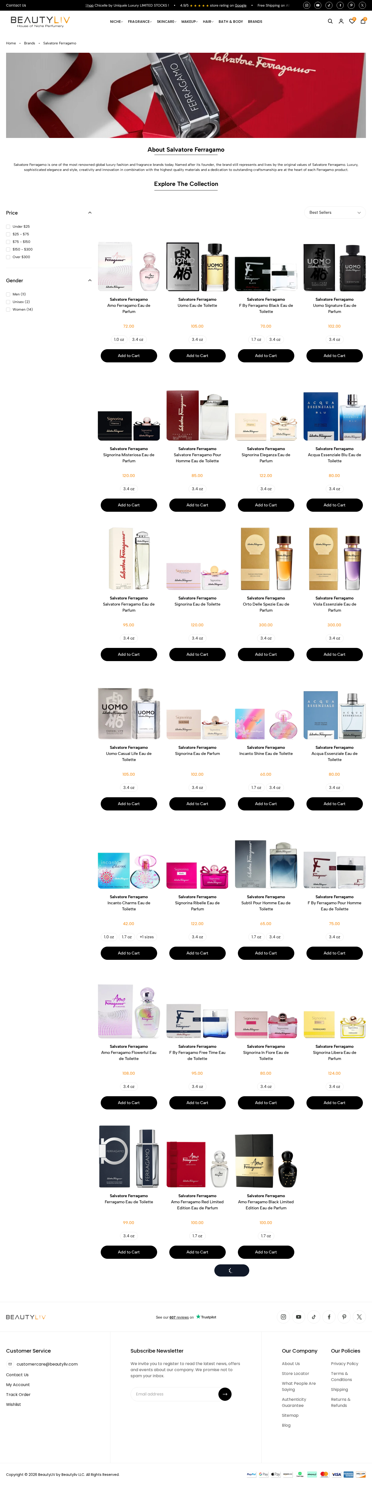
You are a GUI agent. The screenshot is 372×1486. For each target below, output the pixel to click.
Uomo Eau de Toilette (197, 302)
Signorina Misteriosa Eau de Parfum (128, 454)
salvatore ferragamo (59, 43)
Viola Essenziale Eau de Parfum (334, 604)
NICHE (115, 21)
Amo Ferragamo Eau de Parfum (128, 305)
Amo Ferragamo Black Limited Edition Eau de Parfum (266, 1201)
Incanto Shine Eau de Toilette (266, 750)
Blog (286, 1425)
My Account (18, 1385)
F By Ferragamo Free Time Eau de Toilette (197, 1052)
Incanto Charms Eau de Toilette (129, 902)
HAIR (207, 21)
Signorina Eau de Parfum (197, 750)
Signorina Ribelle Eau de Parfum (197, 902)
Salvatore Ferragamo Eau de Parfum (129, 604)
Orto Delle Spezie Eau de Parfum (266, 604)
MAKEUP (188, 21)
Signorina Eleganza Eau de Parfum (266, 454)
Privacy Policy (344, 1364)
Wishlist (13, 1404)
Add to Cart (129, 355)
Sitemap (290, 1415)
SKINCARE (165, 21)
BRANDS (255, 21)
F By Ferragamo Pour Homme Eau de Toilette (334, 902)
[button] (49, 212)
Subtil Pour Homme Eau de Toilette (266, 902)
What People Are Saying (299, 1386)
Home (11, 43)
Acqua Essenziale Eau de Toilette (335, 753)
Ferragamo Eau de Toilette (129, 1198)
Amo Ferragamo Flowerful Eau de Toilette (128, 1052)
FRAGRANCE (139, 21)
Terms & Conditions (341, 1377)
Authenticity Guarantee (294, 1402)
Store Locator (295, 1373)
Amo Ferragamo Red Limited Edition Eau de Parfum (197, 1201)
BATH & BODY (231, 21)
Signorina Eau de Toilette (197, 601)
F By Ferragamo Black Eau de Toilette (266, 305)
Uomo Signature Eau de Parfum (334, 305)
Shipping (339, 1389)
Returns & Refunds (340, 1402)
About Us (291, 1364)
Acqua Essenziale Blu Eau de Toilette (334, 454)
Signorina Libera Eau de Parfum (334, 1052)
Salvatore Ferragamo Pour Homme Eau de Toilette (197, 454)
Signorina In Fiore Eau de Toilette (266, 1052)
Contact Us (16, 5)
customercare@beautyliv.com (47, 1364)
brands (29, 43)
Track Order (18, 1394)
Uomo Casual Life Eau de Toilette (129, 753)
